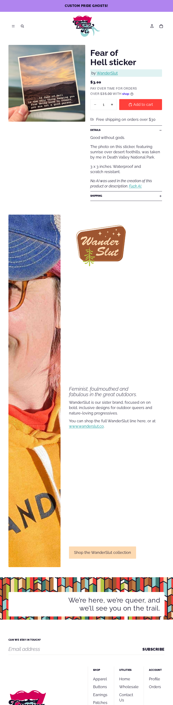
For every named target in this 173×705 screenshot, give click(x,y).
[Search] (22, 26)
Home (124, 679)
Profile (154, 679)
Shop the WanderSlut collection (102, 552)
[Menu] (13, 26)
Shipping (96, 195)
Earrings (100, 695)
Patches (100, 702)
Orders (155, 687)
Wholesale (129, 687)
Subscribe (153, 649)
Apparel (100, 679)
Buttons (100, 687)
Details (95, 130)
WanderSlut (107, 73)
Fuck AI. (135, 186)
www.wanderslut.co (86, 426)
